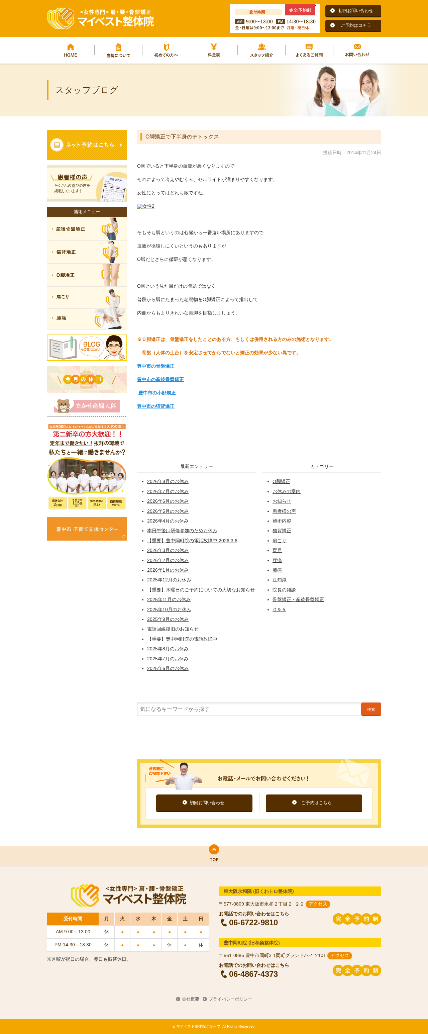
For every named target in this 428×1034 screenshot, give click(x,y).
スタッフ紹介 (262, 50)
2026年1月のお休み (168, 570)
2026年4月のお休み (168, 521)
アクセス (318, 904)
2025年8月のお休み (168, 648)
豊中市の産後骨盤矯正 (160, 379)
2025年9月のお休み (168, 619)
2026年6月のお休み (168, 501)
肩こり (280, 540)
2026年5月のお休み (168, 511)
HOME (71, 50)
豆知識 (280, 579)
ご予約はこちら (316, 802)
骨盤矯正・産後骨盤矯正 (298, 599)
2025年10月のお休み (169, 609)
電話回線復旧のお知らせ (173, 629)
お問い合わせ (357, 50)
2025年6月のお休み (168, 668)
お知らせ (282, 501)
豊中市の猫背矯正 (156, 406)
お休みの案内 (287, 491)
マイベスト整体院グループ (100, 18)
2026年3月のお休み (168, 550)
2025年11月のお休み (169, 599)
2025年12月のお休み (169, 579)
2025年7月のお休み (168, 658)
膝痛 (277, 570)
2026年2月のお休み (168, 560)
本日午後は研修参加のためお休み (182, 530)
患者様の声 (284, 511)
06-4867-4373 (253, 973)
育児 (277, 550)
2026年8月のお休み (168, 481)
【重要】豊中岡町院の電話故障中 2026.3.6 (192, 540)
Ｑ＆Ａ (279, 609)
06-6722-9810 (253, 922)
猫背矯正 (282, 530)
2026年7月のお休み (168, 491)
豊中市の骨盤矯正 (156, 366)
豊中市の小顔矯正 (156, 392)
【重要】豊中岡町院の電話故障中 (182, 639)
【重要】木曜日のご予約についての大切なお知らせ (201, 589)
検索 (371, 709)
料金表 (214, 50)
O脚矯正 (281, 481)
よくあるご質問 (309, 50)
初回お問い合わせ (355, 10)
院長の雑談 (284, 589)
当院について (118, 50)
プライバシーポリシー (230, 999)
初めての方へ (166, 50)
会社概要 (190, 999)
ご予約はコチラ (356, 25)
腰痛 (277, 560)
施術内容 (282, 521)
